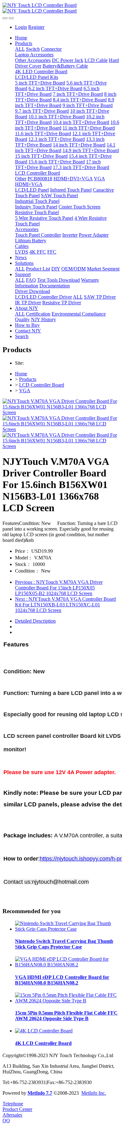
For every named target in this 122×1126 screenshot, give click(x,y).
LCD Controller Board (41, 385)
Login (21, 27)
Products (27, 379)
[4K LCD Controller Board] (44, 1030)
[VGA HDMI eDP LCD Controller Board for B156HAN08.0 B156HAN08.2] (67, 964)
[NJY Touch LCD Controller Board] (61, 8)
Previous (59, 587)
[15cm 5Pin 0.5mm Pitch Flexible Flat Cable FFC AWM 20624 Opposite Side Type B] (67, 1000)
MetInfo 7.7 (40, 1093)
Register (36, 27)
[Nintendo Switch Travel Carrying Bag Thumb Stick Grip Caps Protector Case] (67, 929)
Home (21, 37)
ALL (20, 49)
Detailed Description (35, 621)
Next (65, 604)
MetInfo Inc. (93, 1093)
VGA (24, 390)
